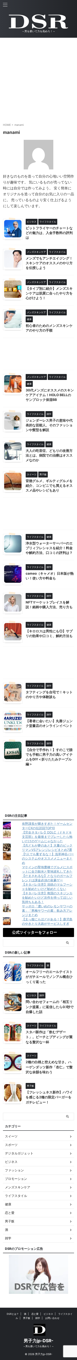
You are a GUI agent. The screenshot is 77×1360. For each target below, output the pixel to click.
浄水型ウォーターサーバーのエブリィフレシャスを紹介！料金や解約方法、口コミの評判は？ (49, 548)
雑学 (37, 1318)
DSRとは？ (13, 1313)
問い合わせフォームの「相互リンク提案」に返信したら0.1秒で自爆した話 (50, 1007)
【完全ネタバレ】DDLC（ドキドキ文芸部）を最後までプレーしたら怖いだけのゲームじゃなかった (47, 836)
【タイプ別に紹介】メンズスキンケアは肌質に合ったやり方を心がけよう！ (49, 293)
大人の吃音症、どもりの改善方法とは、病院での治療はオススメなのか (49, 455)
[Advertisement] (38, 78)
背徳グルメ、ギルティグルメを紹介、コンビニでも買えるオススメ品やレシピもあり (49, 485)
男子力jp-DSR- (38, 1340)
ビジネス (48, 1313)
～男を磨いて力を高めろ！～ (38, 1346)
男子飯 (26, 1318)
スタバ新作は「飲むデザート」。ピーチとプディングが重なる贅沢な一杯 (49, 1037)
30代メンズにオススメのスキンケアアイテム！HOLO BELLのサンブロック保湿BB (50, 395)
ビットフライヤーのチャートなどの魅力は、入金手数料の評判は (49, 233)
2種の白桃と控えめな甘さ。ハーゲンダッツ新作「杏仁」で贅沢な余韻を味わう (49, 1067)
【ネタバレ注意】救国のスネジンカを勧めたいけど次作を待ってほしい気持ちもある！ (47, 897)
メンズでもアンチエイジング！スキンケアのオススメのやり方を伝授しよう (49, 263)
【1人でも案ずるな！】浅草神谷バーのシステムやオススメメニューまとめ (48, 858)
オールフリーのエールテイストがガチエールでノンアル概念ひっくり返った (49, 977)
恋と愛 (34, 1313)
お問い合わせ (52, 1318)
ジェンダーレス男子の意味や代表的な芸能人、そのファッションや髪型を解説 (49, 425)
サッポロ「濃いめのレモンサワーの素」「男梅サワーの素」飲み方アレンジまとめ (47, 910)
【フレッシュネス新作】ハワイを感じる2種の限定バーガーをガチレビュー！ (49, 1097)
